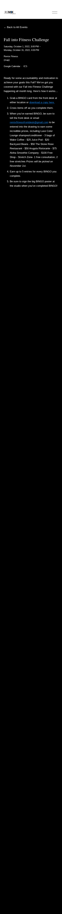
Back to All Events (17, 27)
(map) (7, 60)
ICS (25, 66)
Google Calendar (12, 66)
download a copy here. (42, 102)
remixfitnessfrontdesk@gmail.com (29, 122)
